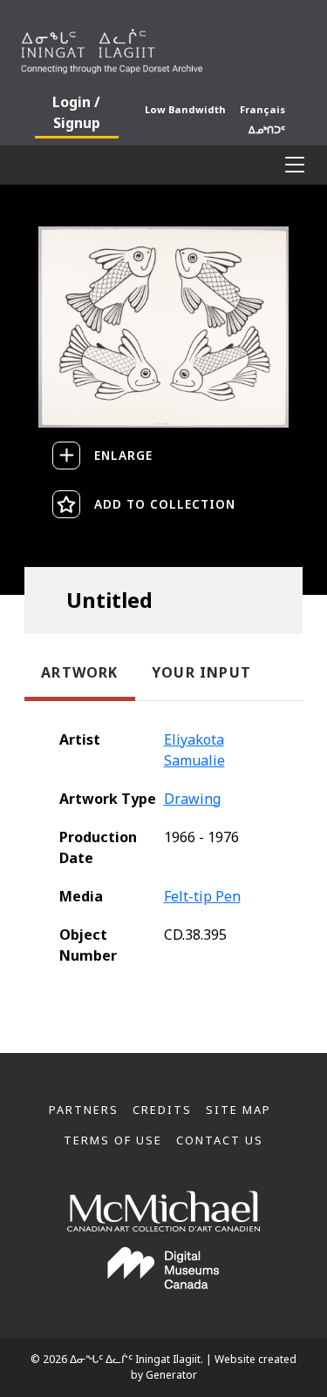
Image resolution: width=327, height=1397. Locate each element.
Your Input (201, 672)
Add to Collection (164, 504)
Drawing (192, 798)
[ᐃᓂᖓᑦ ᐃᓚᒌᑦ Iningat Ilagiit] (163, 47)
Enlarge (123, 455)
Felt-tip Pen (202, 896)
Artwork (79, 672)
